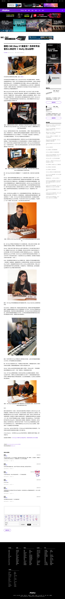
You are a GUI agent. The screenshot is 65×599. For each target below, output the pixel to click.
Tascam (9, 584)
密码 (6, 524)
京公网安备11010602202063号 (40, 596)
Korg (9, 578)
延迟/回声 (25, 552)
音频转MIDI (30, 558)
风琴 (9, 562)
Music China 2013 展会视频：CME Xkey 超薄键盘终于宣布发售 (53, 175)
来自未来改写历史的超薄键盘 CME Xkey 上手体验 (53, 190)
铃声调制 (30, 563)
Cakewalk (15, 575)
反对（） (12, 460)
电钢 (9, 553)
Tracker (38, 557)
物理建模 (17, 563)
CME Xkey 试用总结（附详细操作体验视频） (53, 171)
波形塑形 (17, 561)
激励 (24, 550)
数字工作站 (51, 559)
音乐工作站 (38, 551)
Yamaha (15, 586)
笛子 (9, 561)
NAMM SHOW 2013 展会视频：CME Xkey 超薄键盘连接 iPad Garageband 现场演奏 (53, 186)
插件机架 (38, 556)
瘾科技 (22, 76)
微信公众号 (25, 595)
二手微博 (32, 595)
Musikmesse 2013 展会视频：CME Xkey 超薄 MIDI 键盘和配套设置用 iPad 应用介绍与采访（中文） (53, 182)
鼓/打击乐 (9, 556)
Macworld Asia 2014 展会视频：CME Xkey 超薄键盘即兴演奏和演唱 (53, 140)
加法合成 (17, 551)
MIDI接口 (45, 552)
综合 (9, 564)
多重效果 (25, 563)
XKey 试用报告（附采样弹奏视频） (52, 149)
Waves (9, 586)
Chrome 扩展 (40, 595)
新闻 (25, 10)
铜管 (9, 550)
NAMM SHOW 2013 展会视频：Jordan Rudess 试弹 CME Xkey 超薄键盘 (52, 197)
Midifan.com (13, 445)
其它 (16, 564)
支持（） (8, 460)
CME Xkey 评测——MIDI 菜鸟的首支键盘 (53, 158)
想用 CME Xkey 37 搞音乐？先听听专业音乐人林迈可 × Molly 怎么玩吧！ (53, 125)
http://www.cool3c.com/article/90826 (14, 444)
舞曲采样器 (51, 563)
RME (14, 582)
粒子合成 (17, 555)
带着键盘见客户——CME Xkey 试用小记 (52, 178)
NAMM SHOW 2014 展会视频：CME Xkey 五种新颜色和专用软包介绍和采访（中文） (53, 155)
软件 (32, 10)
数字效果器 (46, 564)
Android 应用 (18, 595)
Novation (15, 581)
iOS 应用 (14, 595)
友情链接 (50, 595)
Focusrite (9, 575)
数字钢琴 (51, 555)
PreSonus (9, 581)
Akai (9, 573)
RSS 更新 (36, 595)
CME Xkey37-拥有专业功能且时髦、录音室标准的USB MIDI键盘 (25, 437)
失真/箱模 (30, 557)
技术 (36, 10)
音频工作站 (38, 550)
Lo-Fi (30, 553)
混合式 (17, 556)
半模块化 (17, 557)
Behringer (9, 574)
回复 (5, 460)
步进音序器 (38, 561)
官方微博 (29, 595)
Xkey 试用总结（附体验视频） (51, 167)
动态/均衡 (51, 558)
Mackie (9, 579)
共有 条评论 (22, 52)
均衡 (24, 559)
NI (14, 580)
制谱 (37, 563)
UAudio (15, 585)
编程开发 (38, 564)
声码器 (25, 562)
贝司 (9, 552)
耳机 (45, 558)
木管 (9, 563)
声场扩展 (25, 555)
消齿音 (25, 553)
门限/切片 (25, 561)
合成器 (51, 550)
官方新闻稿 (5, 52)
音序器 (51, 564)
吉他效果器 (51, 556)
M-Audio (15, 579)
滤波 (24, 558)
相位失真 (17, 559)
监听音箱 (45, 562)
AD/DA (51, 557)
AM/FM (17, 552)
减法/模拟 (17, 550)
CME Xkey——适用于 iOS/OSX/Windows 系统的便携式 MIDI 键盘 (53, 161)
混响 (24, 551)
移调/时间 (25, 557)
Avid (14, 574)
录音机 (30, 561)
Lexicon (15, 578)
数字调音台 (46, 556)
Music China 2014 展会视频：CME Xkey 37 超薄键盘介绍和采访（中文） (53, 129)
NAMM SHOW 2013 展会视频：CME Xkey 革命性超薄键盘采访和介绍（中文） (53, 193)
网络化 (30, 562)
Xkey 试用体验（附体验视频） (51, 169)
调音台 (25, 556)
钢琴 (9, 557)
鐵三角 (15, 573)
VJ (37, 559)
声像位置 (25, 564)
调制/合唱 (30, 556)
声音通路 (30, 559)
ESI (14, 576)
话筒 (45, 557)
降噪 (30, 550)
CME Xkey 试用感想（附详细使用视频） (53, 152)
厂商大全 (22, 10)
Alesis (15, 572)
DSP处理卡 (46, 563)
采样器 (51, 562)
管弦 (9, 555)
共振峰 (17, 562)
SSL (9, 582)
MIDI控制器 (46, 551)
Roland (15, 584)
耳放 (45, 561)
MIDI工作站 (38, 552)
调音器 (30, 564)
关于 (43, 595)
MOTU (9, 580)
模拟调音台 (46, 555)
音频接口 (45, 553)
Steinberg (9, 585)
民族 (9, 551)
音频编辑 (38, 555)
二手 (39, 10)
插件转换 (38, 562)
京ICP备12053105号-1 (32, 596)
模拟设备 (51, 551)
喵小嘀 (22, 595)
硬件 (29, 10)
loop (9, 558)
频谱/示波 (30, 551)
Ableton (9, 572)
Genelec (9, 576)
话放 (45, 559)
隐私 (47, 595)
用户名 (6, 522)
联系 (45, 595)
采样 (16, 553)
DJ (37, 558)
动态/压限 (30, 555)
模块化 (17, 558)
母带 (30, 552)
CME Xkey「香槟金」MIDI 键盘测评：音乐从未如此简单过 (53, 137)
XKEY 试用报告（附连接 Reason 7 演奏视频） (53, 164)
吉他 (9, 559)
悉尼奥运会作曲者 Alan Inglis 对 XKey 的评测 (53, 144)
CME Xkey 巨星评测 (49, 147)
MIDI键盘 (45, 550)
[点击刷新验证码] (29, 524)
